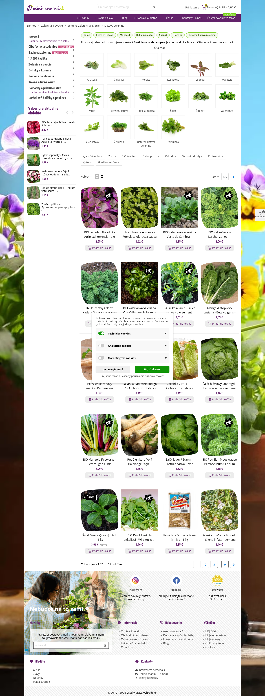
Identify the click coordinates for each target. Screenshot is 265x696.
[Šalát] (173, 96)
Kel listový (173, 79)
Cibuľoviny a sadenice (50, 46)
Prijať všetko (152, 369)
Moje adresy (212, 639)
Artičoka (92, 79)
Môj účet (210, 631)
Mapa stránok (41, 681)
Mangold (125, 35)
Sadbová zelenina (48, 52)
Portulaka (173, 142)
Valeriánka (227, 110)
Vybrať (85, 176)
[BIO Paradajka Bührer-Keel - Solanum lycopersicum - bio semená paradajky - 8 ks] (33, 127)
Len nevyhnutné (113, 369)
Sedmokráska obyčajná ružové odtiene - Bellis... (55, 173)
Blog (124, 18)
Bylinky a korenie (39, 70)
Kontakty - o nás (192, 18)
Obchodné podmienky (135, 635)
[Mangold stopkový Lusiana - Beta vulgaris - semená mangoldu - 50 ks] (219, 283)
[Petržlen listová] (119, 96)
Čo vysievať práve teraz (221, 17)
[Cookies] (203, 647)
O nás (36, 670)
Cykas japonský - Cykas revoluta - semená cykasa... (57, 157)
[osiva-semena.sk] (48, 7)
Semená (48, 38)
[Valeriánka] (227, 96)
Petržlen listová (104, 35)
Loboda (200, 79)
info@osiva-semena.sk (152, 670)
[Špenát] (200, 96)
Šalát (87, 35)
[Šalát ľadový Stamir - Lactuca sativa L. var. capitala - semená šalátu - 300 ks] (179, 435)
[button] (67, 112)
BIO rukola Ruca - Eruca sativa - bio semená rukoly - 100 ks (179, 312)
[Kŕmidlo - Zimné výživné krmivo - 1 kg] (179, 510)
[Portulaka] (173, 127)
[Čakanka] (119, 65)
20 (215, 176)
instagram (135, 589)
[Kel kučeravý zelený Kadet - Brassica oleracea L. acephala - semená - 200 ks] (99, 283)
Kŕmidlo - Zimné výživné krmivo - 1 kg (179, 537)
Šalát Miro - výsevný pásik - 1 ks (99, 537)
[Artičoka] (92, 65)
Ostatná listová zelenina (202, 35)
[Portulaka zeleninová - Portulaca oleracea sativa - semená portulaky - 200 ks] (139, 208)
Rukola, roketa (144, 35)
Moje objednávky (216, 635)
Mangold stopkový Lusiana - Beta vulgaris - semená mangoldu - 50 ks (219, 312)
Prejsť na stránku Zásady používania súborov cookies (132, 376)
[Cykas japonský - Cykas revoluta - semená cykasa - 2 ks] (33, 160)
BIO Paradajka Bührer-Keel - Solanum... (58, 124)
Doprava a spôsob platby (178, 635)
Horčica (177, 35)
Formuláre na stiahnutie (178, 639)
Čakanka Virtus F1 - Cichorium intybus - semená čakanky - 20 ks (179, 388)
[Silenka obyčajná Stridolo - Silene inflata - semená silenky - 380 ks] (219, 510)
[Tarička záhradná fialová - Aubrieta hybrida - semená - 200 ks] (33, 143)
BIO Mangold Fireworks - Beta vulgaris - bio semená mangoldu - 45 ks (99, 464)
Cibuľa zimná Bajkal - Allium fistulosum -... (58, 189)
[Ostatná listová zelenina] (146, 127)
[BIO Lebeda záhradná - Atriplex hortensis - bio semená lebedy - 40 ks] (99, 208)
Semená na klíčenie (41, 76)
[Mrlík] (92, 96)
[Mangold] (227, 65)
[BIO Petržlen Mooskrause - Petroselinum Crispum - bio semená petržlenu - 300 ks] (219, 435)
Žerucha (119, 142)
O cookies (127, 647)
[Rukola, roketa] (146, 96)
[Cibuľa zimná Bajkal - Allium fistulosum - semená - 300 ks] (33, 192)
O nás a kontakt (130, 631)
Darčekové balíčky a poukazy (47, 98)
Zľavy (36, 673)
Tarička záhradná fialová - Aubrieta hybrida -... (56, 140)
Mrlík (92, 110)
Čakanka (119, 79)
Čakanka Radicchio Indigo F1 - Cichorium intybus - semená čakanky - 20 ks (139, 388)
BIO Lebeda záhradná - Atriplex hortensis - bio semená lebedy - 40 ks (99, 236)
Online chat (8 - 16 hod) (153, 673)
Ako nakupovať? (173, 631)
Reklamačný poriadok (134, 643)
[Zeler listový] (92, 127)
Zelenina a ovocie (40, 64)
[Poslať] (154, 7)
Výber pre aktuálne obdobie (43, 110)
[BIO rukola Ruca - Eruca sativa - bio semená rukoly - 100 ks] (179, 283)
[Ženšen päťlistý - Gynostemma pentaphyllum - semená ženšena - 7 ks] (33, 209)
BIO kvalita (39, 58)
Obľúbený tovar (215, 643)
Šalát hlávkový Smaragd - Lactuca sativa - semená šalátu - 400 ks (219, 388)
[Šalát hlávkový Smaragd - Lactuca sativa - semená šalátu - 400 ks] (219, 359)
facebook (176, 589)
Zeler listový (92, 142)
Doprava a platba (146, 18)
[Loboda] (200, 65)
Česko (169, 18)
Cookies (210, 647)
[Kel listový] (173, 65)
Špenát (163, 35)
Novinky (84, 18)
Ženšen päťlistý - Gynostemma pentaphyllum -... (58, 207)
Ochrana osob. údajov (134, 639)
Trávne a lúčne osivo (41, 82)
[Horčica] (146, 65)
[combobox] (124, 7)
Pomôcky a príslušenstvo (48, 90)
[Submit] (105, 645)
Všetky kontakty (148, 677)
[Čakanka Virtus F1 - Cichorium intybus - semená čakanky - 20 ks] (179, 359)
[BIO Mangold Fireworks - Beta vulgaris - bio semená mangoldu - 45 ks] (99, 435)
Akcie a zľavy (105, 18)
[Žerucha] (119, 127)
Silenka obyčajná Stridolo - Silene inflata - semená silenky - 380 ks (219, 539)
